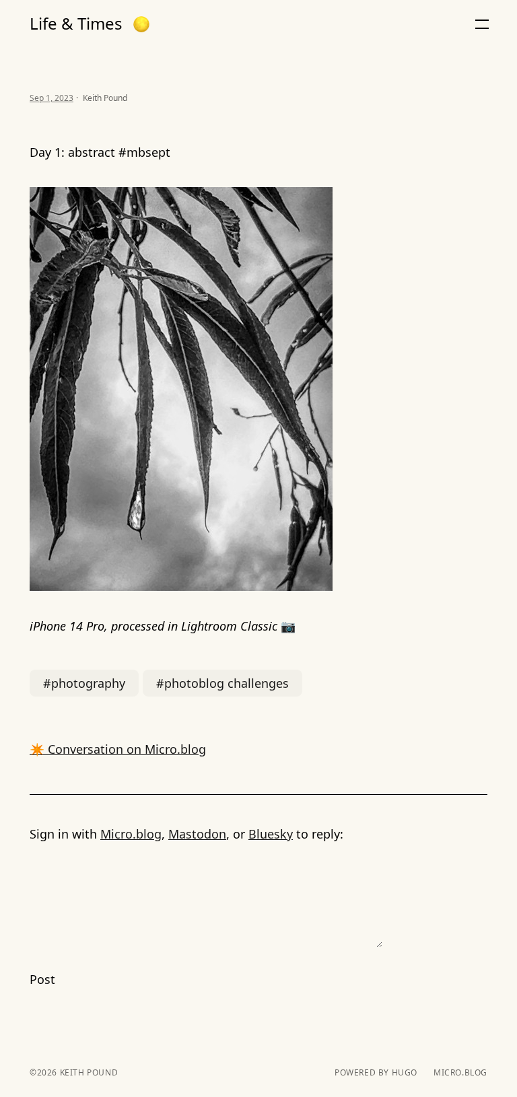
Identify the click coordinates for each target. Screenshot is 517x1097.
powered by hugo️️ (376, 1072)
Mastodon (197, 834)
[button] (141, 24)
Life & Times (76, 23)
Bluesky (270, 834)
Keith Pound (87, 1072)
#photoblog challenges (222, 683)
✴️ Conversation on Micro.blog (118, 749)
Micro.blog (131, 834)
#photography (84, 683)
